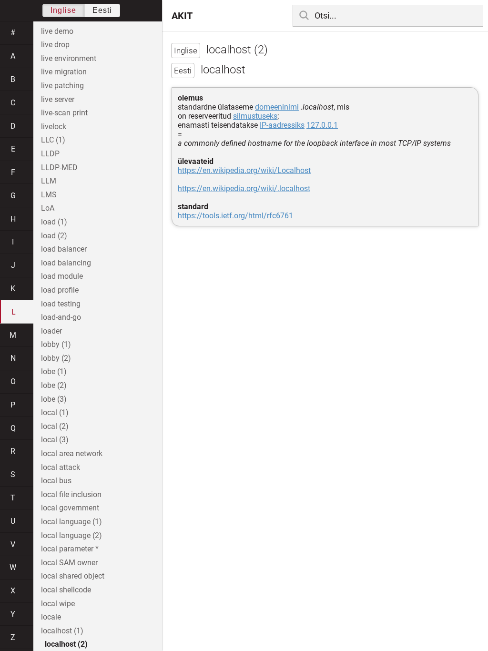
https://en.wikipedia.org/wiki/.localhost (244, 188)
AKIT (182, 15)
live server (57, 99)
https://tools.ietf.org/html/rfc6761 (235, 215)
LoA (47, 208)
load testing (61, 303)
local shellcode (66, 589)
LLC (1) (53, 139)
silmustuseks (255, 116)
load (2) (54, 235)
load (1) (54, 221)
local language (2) (71, 535)
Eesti (102, 10)
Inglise (63, 10)
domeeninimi (277, 107)
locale (51, 616)
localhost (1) (62, 630)
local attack (60, 467)
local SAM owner (69, 562)
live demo (57, 31)
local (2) (55, 426)
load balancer (64, 249)
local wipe (58, 603)
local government (70, 507)
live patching (62, 85)
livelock (53, 126)
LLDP (50, 153)
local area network (71, 453)
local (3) (55, 439)
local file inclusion (71, 494)
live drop (55, 44)
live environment (68, 58)
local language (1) (71, 521)
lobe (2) (54, 385)
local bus (56, 480)
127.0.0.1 (322, 125)
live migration (64, 71)
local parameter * (70, 548)
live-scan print (64, 112)
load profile (60, 290)
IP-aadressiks (282, 125)
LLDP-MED (59, 167)
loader (51, 331)
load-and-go (61, 317)
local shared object (72, 575)
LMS (49, 194)
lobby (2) (56, 358)
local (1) (55, 412)
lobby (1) (56, 344)
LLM (48, 180)
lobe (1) (54, 371)
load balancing (66, 262)
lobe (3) (54, 399)
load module (62, 276)
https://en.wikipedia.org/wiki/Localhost (244, 170)
